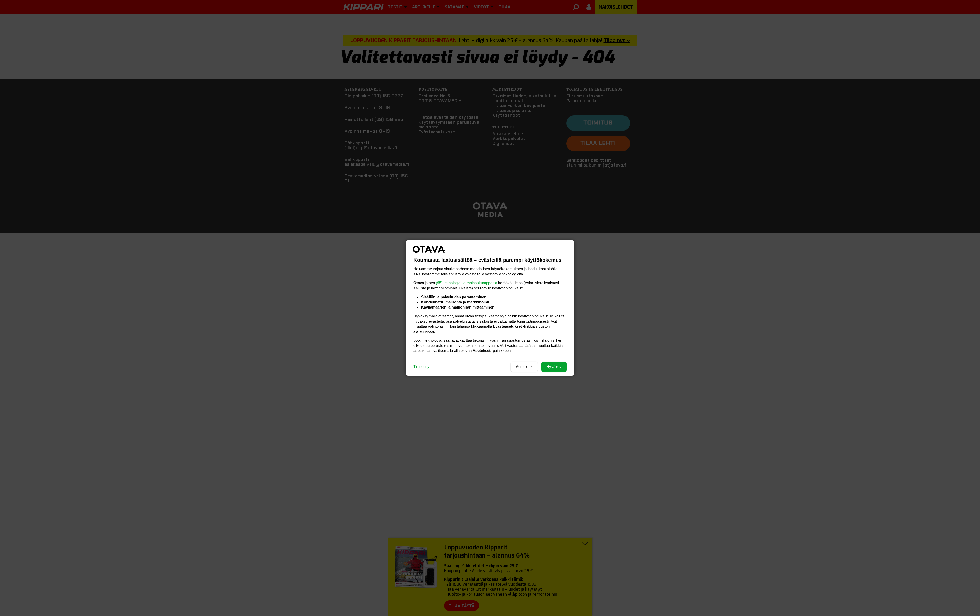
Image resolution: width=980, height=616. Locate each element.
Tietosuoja (421, 366)
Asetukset (524, 366)
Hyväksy (553, 366)
